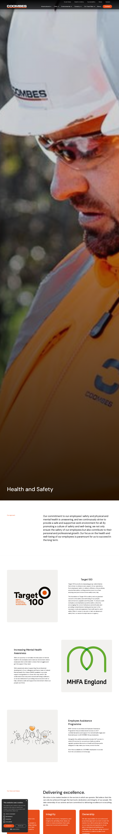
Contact (107, 6)
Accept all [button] (8, 825)
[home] (17, 6)
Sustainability (91, 2)
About (99, 6)
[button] (46, 6)
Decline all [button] (20, 825)
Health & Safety (79, 2)
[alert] (15, 815)
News (100, 2)
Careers (107, 2)
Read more (15, 810)
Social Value (67, 2)
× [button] (26, 800)
